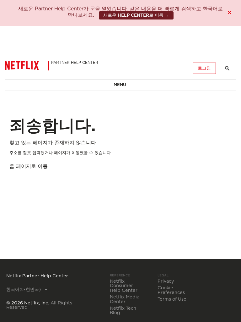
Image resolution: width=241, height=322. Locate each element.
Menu (120, 85)
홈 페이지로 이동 (28, 166)
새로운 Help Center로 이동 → (136, 15)
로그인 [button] (204, 68)
